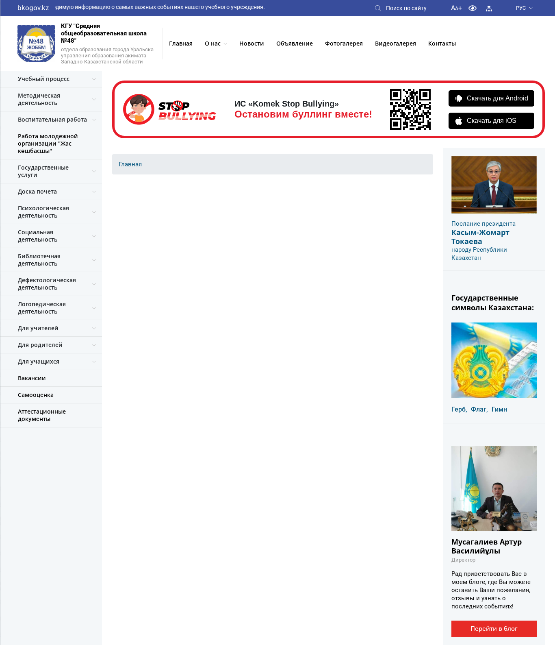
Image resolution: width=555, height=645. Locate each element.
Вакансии (32, 378)
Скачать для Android (497, 98)
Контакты (442, 43)
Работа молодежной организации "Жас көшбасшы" (48, 143)
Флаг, (479, 409)
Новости (251, 43)
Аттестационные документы (42, 415)
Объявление (294, 43)
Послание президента (483, 223)
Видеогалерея (395, 43)
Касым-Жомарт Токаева (480, 236)
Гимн (499, 409)
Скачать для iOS (491, 120)
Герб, (459, 409)
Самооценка (36, 395)
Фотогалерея (344, 43)
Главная (181, 43)
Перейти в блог (494, 628)
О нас (213, 43)
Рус (521, 8)
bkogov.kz (33, 8)
